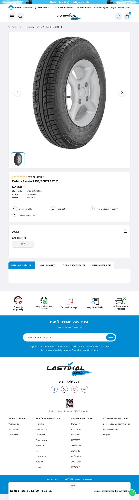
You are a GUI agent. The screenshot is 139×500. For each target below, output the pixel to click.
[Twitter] (64, 389)
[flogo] (69, 369)
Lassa (38, 467)
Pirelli (38, 451)
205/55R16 (76, 445)
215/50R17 (76, 467)
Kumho (39, 461)
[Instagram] (74, 389)
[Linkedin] (84, 389)
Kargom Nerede (110, 429)
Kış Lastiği (13, 429)
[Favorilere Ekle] (73, 486)
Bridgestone (41, 429)
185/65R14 (76, 429)
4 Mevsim (13, 434)
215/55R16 (75, 451)
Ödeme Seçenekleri (74, 265)
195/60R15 (76, 434)
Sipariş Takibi (124, 7)
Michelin (40, 424)
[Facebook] (54, 389)
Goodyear (40, 434)
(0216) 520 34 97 (42, 7)
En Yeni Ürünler (84, 7)
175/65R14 (75, 424)
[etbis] (70, 403)
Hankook (40, 445)
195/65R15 (75, 440)
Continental (41, 440)
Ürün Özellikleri (21, 265)
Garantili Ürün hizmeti (64, 7)
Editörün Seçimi (100, 7)
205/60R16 (76, 461)
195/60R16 (76, 456)
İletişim (113, 7)
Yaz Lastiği (13, 424)
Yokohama (41, 456)
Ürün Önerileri (101, 265)
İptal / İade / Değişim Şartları (117, 424)
